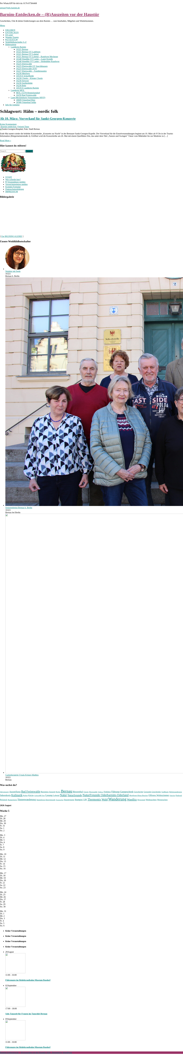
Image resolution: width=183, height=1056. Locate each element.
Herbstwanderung (175, 792)
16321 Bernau (22, 49)
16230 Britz (21, 85)
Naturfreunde (75, 795)
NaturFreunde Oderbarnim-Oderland (106, 795)
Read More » (5, 140)
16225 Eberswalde (24, 64)
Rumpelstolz (12, 800)
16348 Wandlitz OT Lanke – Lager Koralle (34, 59)
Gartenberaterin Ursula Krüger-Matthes (22, 775)
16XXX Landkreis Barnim (27, 88)
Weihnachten (151, 800)
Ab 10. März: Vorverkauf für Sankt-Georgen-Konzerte (38, 118)
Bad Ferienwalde (30, 791)
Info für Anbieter (12, 105)
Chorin (86, 792)
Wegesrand (141, 800)
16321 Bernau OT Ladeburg (28, 52)
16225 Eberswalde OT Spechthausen (32, 66)
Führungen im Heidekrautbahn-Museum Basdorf (27, 980)
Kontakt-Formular (13, 187)
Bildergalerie (10, 44)
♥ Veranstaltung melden (15, 182)
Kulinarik (17, 795)
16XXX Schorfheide (25, 76)
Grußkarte (165, 792)
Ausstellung (15, 791)
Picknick (3, 800)
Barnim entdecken (8, 126)
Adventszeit (4, 792)
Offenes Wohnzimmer (158, 795)
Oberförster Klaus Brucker (138, 795)
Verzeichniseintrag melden (16, 184)
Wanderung (117, 799)
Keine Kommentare (8, 124)
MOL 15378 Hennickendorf (28, 93)
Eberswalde (93, 792)
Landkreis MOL (18, 90)
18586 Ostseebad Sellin (26, 102)
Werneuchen (162, 800)
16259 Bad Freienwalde (26, 95)
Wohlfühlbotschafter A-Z (16, 42)
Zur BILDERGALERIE (11, 236)
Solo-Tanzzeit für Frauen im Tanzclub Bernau (26, 1014)
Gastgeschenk (126, 791)
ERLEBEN (10, 30)
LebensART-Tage (39, 795)
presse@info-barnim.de (10, 8)
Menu (2, 25)
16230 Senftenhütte (24, 83)
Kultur (25, 795)
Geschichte (138, 792)
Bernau (66, 791)
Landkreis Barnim (18, 47)
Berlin (58, 792)
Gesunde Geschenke (152, 792)
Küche (31, 795)
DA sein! (9, 35)
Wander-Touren (12, 37)
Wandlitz (132, 799)
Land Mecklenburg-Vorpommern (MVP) (28, 97)
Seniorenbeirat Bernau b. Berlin (18, 508)
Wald (105, 799)
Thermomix (94, 799)
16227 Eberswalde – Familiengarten (31, 71)
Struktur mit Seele (12, 271)
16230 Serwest (22, 81)
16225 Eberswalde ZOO (26, 68)
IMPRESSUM (11, 191)
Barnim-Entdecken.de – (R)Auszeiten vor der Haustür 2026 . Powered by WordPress (36, 1052)
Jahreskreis (5, 795)
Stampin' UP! (81, 799)
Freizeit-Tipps (23, 126)
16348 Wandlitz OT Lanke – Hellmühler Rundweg (37, 61)
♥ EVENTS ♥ (11, 40)
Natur (63, 795)
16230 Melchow (23, 73)
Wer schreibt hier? (13, 179)
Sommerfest (59, 800)
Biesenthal (78, 791)
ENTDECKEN (12, 32)
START (8, 177)
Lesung (49, 795)
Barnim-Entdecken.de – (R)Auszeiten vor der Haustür (49, 14)
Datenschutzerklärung (14, 189)
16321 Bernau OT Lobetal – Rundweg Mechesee (37, 56)
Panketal (179, 795)
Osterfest (172, 795)
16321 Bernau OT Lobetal (27, 54)
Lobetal (56, 795)
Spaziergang (69, 800)
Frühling (107, 792)
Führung (115, 791)
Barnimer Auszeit (48, 792)
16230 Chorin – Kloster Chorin (29, 78)
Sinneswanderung (27, 799)
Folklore (100, 792)
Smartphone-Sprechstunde (45, 800)
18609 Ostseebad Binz (25, 100)
